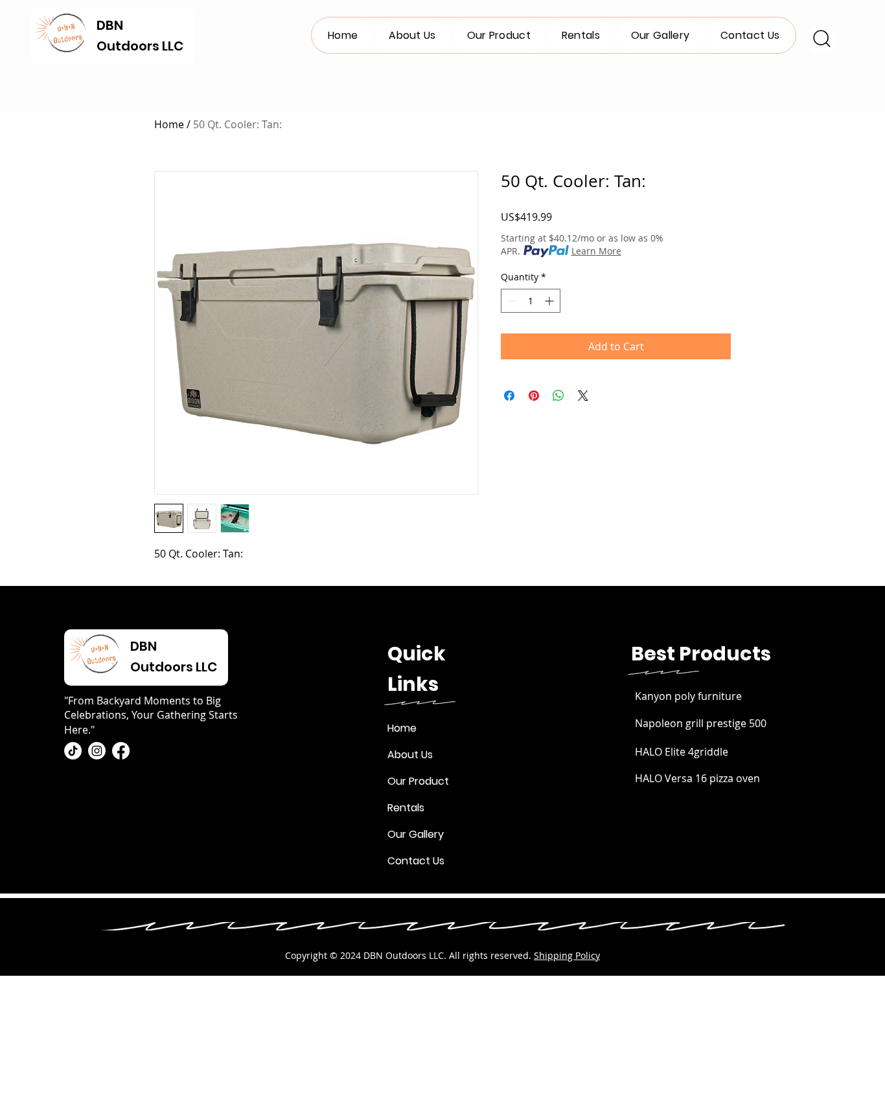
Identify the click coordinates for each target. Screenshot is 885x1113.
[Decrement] (511, 300)
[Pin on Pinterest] (534, 395)
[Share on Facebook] (509, 395)
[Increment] (550, 300)
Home (169, 124)
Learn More (596, 251)
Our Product (418, 781)
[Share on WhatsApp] (558, 395)
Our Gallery (415, 834)
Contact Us (415, 860)
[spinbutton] (530, 300)
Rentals (405, 807)
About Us (410, 754)
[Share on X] (583, 395)
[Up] (822, 38)
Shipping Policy (567, 955)
